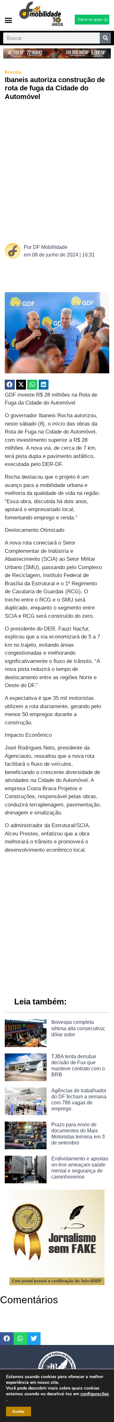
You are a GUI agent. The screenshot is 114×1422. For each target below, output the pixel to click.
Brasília (13, 72)
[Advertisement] (57, 171)
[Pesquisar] (105, 38)
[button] (8, 20)
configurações (94, 1394)
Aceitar (18, 1411)
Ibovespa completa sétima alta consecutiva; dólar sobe (78, 1028)
